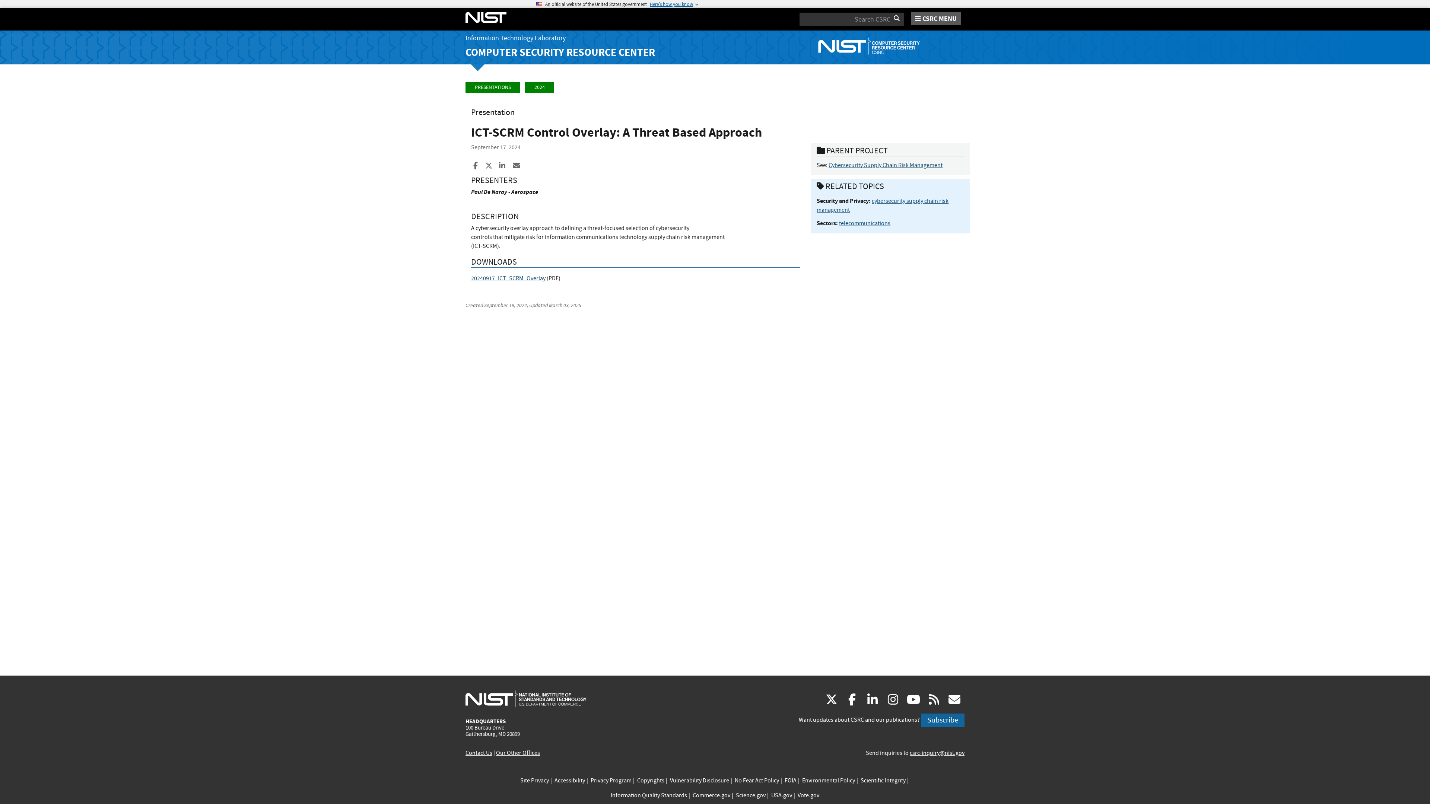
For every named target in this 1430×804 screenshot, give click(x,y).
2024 (539, 87)
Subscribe (942, 720)
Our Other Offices (518, 753)
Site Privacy (534, 780)
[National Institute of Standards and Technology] (526, 698)
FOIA (791, 780)
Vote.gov (808, 795)
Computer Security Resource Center (560, 52)
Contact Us (478, 753)
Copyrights (650, 780)
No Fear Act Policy (757, 780)
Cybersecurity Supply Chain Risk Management (886, 165)
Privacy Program (611, 780)
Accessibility (569, 780)
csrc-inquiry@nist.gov (937, 753)
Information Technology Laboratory (515, 38)
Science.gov (751, 795)
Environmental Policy (828, 780)
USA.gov (781, 795)
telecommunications (864, 223)
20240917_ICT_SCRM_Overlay (508, 278)
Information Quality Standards (649, 795)
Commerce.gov (711, 795)
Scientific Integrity (883, 780)
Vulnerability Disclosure (699, 780)
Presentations (493, 87)
